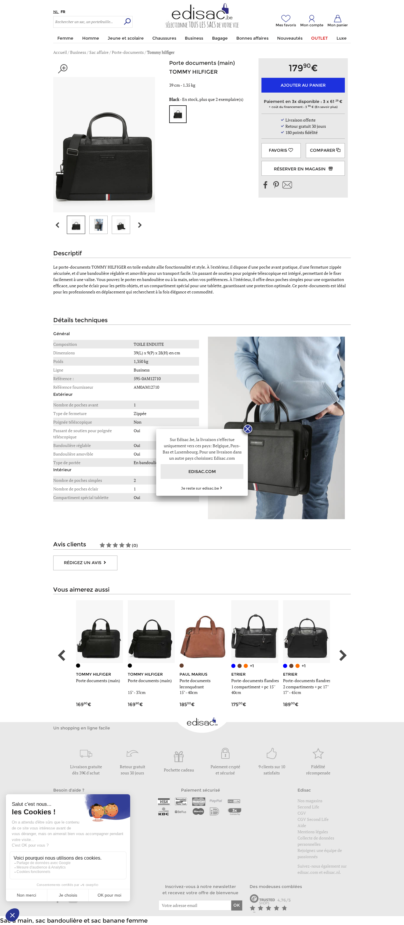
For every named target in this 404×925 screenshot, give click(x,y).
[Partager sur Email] (287, 185)
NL (56, 11)
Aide (302, 825)
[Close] (247, 428)
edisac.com (308, 872)
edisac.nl (332, 872)
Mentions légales (313, 831)
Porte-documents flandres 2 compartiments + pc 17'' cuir (307, 687)
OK (236, 905)
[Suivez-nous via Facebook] (265, 185)
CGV (302, 813)
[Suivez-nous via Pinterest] (276, 185)
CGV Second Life (313, 819)
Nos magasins (310, 800)
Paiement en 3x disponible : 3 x (301, 104)
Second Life (308, 807)
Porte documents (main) (98, 680)
